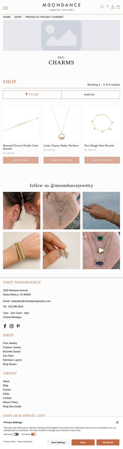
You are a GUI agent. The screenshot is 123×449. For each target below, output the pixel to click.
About (6, 381)
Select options (61, 160)
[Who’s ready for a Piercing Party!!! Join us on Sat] (21, 210)
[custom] (18, 326)
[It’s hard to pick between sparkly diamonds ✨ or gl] (21, 250)
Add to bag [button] (20, 160)
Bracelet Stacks (12, 351)
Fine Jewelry (10, 343)
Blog (5, 385)
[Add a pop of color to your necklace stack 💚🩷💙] (101, 250)
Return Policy (10, 402)
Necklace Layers (12, 360)
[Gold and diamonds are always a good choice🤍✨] (61, 210)
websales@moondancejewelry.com (31, 301)
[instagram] (12, 326)
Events (7, 389)
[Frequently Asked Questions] (107, 7)
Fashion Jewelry (12, 347)
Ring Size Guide (12, 406)
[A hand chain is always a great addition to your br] (101, 210)
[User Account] (113, 7)
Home (6, 17)
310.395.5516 (15, 306)
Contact (7, 398)
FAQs (6, 393)
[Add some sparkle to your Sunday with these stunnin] (61, 250)
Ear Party (8, 355)
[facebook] (5, 326)
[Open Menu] (5, 8)
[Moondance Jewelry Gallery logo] (61, 7)
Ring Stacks (10, 364)
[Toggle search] (102, 7)
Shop (17, 17)
